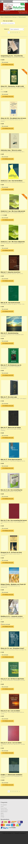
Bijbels (2, 813)
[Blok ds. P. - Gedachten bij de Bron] (14, 262)
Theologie (14, 17)
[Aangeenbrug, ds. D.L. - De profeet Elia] (13, 46)
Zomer (2, 806)
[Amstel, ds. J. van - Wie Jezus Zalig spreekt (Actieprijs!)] (14, 201)
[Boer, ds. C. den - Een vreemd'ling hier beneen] (13, 480)
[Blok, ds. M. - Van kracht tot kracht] (13, 293)
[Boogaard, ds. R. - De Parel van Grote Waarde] (13, 543)
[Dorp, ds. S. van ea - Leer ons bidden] (13, 733)
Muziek (2, 815)
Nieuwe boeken (4, 811)
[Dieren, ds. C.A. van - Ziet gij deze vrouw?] (14, 639)
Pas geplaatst (4, 804)
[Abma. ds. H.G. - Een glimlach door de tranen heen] (13, 108)
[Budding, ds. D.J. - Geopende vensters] (13, 607)
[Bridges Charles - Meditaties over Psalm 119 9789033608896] (14, 575)
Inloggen (2, 11)
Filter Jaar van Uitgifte (8, 20)
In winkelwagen (8, 64)
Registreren (7, 11)
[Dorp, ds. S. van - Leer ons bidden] (14, 701)
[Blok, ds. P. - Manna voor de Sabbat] (13, 418)
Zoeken (26, 1)
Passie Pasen (4, 808)
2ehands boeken (7, 17)
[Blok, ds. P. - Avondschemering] (14, 323)
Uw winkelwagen (22, 11)
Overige (2, 816)
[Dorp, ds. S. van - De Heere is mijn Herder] (13, 669)
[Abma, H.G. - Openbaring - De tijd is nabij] (14, 76)
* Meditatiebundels (22, 17)
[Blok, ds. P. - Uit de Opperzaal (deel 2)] (14, 450)
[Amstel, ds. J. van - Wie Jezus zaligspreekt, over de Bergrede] (13, 232)
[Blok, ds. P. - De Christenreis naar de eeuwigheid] (13, 355)
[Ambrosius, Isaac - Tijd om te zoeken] (14, 140)
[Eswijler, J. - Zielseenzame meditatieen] (14, 765)
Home (2, 17)
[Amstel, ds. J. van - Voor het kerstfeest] (13, 171)
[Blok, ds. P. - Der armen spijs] (14, 387)
